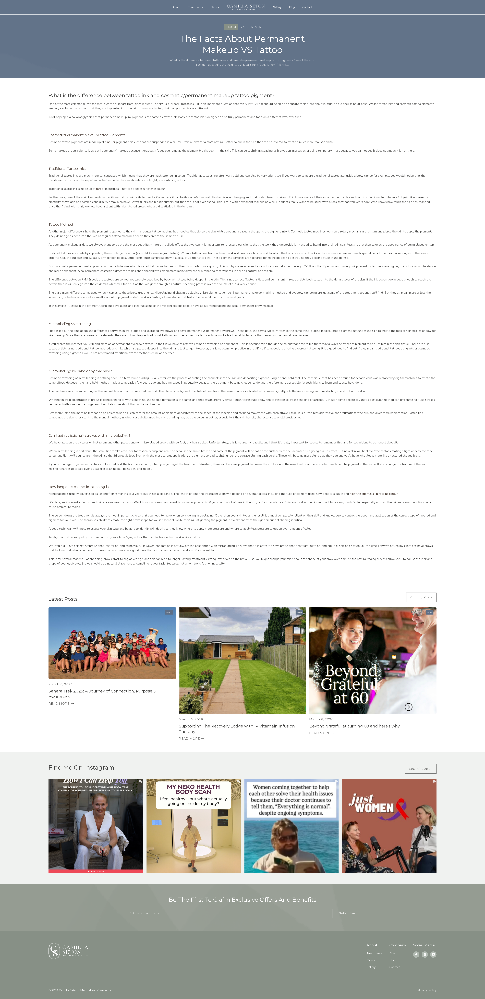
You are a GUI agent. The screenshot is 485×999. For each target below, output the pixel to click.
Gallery (277, 7)
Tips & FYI (231, 27)
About (176, 7)
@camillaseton (421, 768)
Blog (292, 7)
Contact (307, 7)
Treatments (195, 7)
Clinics (215, 7)
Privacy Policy (427, 990)
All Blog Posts (421, 597)
